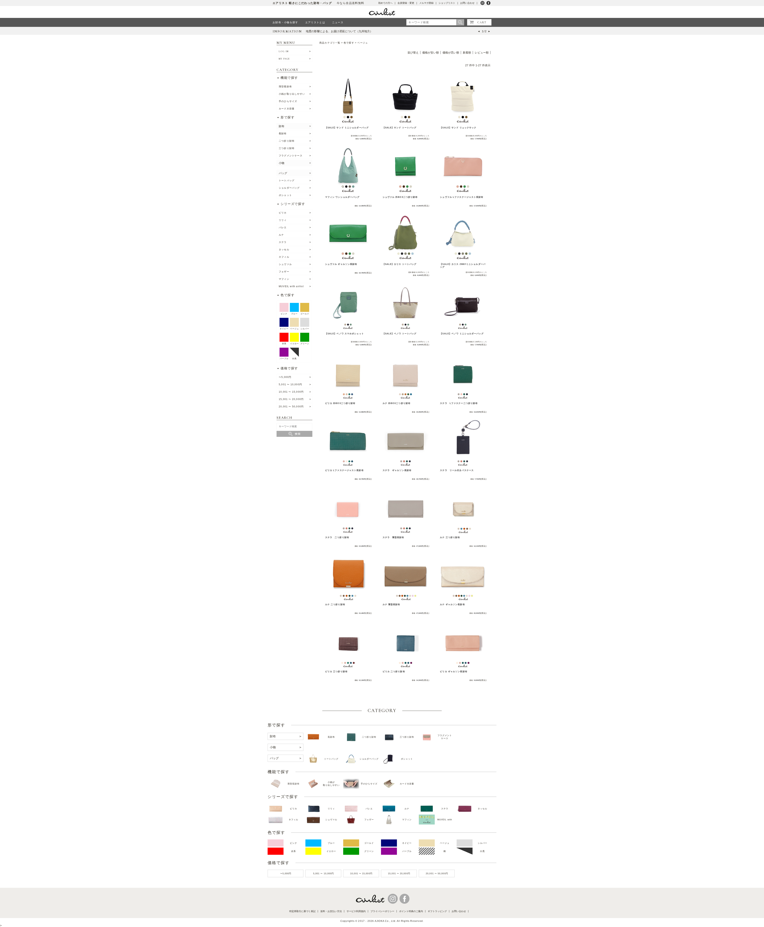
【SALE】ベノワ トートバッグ (400, 333)
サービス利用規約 (356, 911)
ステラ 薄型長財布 (393, 537)
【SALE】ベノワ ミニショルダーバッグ (461, 333)
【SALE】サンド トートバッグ (400, 127)
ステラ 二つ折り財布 (337, 537)
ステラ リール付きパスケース (457, 470)
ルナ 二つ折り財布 (335, 604)
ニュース (337, 22)
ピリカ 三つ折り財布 (336, 671)
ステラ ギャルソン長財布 (397, 470)
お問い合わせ (467, 3)
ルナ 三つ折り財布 (450, 537)
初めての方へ (385, 3)
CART (481, 22)
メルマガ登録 (426, 3)
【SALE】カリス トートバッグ (400, 264)
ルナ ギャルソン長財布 (452, 604)
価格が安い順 (430, 52)
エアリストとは (315, 22)
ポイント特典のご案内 (411, 911)
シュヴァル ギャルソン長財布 (341, 264)
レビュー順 (482, 52)
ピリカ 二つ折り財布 (394, 671)
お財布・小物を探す (285, 22)
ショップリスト (447, 3)
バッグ (283, 173)
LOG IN (283, 51)
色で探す (349, 42)
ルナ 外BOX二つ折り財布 (397, 403)
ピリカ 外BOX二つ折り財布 (340, 403)
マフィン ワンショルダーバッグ (342, 197)
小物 (281, 163)
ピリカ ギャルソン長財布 (453, 671)
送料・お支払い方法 (331, 911)
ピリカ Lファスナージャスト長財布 (344, 470)
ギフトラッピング (437, 911)
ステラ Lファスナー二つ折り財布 (459, 403)
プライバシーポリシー (382, 911)
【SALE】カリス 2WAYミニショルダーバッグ (462, 265)
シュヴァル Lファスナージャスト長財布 (461, 197)
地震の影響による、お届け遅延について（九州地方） (339, 31)
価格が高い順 (450, 52)
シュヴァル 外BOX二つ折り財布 (400, 197)
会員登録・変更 (406, 3)
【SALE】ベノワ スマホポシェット (344, 333)
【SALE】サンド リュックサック (458, 127)
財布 (281, 126)
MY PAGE (284, 58)
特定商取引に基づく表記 (302, 911)
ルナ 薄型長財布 (391, 604)
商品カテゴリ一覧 (329, 42)
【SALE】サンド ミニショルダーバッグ (347, 127)
